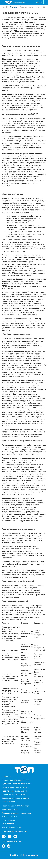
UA (37, 2)
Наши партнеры (8, 824)
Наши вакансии (8, 820)
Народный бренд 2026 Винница (15, 806)
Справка (13, 7)
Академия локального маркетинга (16, 813)
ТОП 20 (5, 7)
